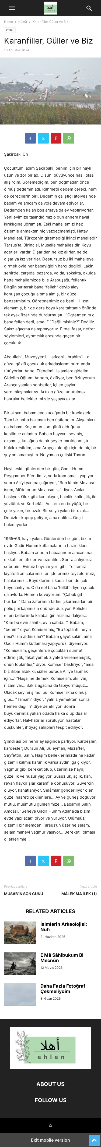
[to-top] (94, 1138)
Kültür (22, 22)
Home (8, 22)
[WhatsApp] (68, 138)
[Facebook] (30, 138)
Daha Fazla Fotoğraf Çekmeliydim (62, 988)
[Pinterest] (56, 138)
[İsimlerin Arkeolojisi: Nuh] (20, 933)
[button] (12, 8)
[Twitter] (43, 138)
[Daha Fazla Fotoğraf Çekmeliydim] (20, 995)
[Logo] (50, 1067)
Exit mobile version (50, 1140)
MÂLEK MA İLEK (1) (79, 893)
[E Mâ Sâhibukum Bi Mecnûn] (20, 964)
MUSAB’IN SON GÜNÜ (23, 893)
